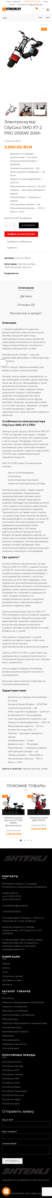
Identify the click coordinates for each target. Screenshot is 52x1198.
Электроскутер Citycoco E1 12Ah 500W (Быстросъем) (13, 821)
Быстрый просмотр (13, 812)
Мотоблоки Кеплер (12, 1074)
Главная (6, 963)
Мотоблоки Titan (11, 1083)
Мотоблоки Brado (11, 1087)
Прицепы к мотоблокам (14, 1006)
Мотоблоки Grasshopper (14, 1091)
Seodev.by (43, 1180)
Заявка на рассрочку (21, 234)
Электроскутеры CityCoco (18, 267)
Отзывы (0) (26, 304)
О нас (5, 972)
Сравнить (12, 247)
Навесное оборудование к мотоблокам (23, 1002)
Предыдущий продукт (40, 18)
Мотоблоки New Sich (13, 1095)
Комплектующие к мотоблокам (18, 1015)
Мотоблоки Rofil (10, 1078)
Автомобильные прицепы (15, 1031)
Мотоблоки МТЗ (10, 1070)
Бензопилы (8, 1035)
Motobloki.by (18, 1193)
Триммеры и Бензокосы (14, 1044)
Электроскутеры (26, 264)
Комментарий (9, 1143)
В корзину (29, 225)
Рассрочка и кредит (26, 313)
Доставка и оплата (12, 980)
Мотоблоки (8, 998)
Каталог (6, 968)
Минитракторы (10, 1019)
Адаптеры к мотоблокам (15, 1010)
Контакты (7, 984)
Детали (26, 296)
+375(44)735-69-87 (32, 1)
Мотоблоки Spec (11, 1103)
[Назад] (4, 18)
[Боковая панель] (3, 363)
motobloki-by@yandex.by (30, 4)
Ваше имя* (7, 1119)
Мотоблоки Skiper (11, 1099)
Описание (26, 288)
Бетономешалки (10, 1040)
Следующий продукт (47, 18)
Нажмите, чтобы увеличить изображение (42, 97)
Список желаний (36, 8)
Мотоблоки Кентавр (12, 1066)
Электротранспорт (12, 1027)
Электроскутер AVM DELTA (39, 819)
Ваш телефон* (9, 1131)
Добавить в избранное (19, 241)
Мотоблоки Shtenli (12, 1062)
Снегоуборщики (10, 1048)
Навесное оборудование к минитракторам (24, 1023)
